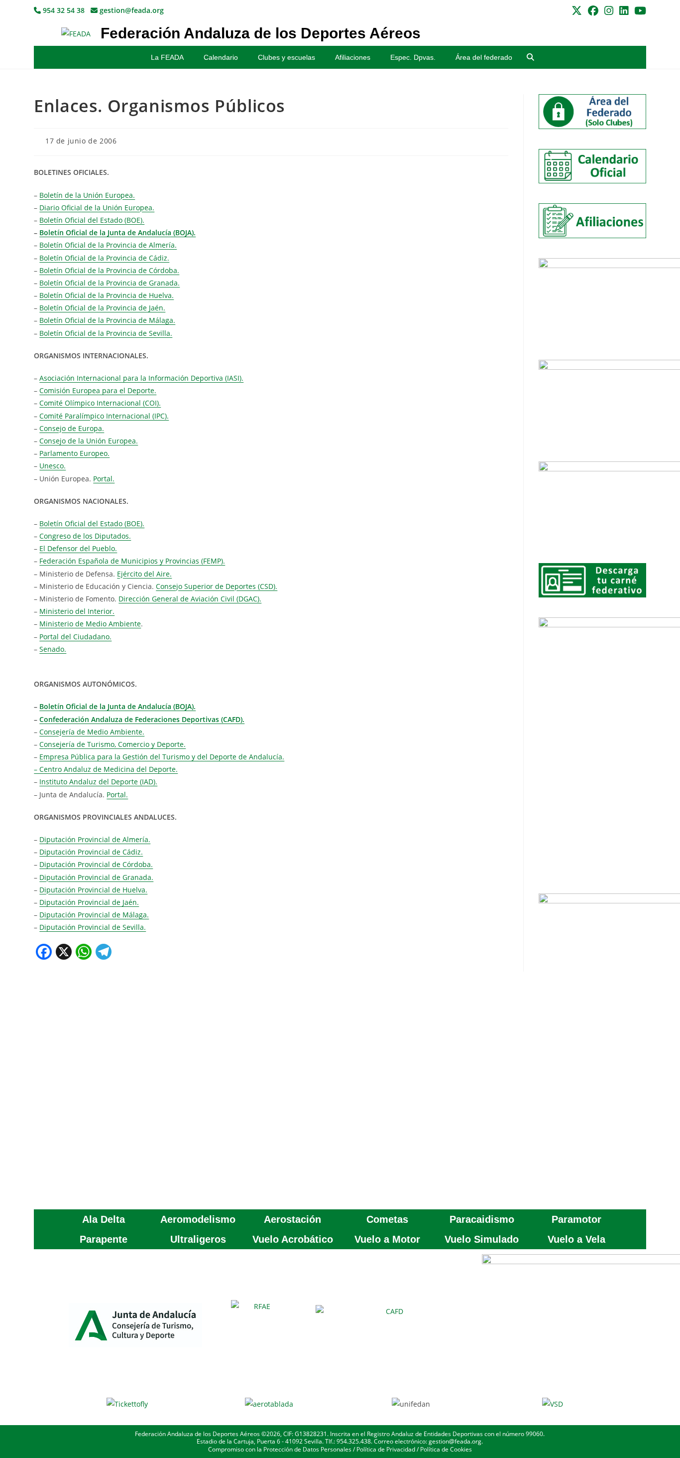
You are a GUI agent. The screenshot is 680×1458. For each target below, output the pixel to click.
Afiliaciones (352, 57)
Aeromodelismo (197, 1219)
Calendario (221, 57)
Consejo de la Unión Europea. (88, 440)
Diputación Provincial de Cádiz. (91, 852)
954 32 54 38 (63, 10)
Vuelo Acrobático (292, 1239)
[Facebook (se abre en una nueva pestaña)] (593, 10)
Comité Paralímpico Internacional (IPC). (104, 416)
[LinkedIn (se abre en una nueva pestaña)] (623, 10)
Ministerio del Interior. (76, 611)
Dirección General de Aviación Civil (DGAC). (189, 598)
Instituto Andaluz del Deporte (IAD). (98, 781)
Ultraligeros (198, 1239)
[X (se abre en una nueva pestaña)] (576, 10)
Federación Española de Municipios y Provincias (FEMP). (132, 561)
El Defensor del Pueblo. (78, 548)
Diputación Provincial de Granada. (96, 877)
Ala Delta (103, 1219)
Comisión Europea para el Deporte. (97, 390)
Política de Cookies (446, 1449)
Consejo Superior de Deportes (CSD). (216, 586)
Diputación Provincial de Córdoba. (96, 864)
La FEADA (167, 57)
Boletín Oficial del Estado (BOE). (91, 220)
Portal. (103, 478)
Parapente (103, 1239)
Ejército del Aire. (144, 574)
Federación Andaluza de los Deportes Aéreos (261, 33)
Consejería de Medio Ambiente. (91, 731)
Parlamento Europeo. (74, 453)
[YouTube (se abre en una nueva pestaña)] (638, 10)
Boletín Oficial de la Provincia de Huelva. (106, 295)
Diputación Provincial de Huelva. (93, 889)
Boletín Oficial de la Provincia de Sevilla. (105, 333)
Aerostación (292, 1219)
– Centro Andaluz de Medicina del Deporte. (106, 769)
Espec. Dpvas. (413, 57)
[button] (530, 57)
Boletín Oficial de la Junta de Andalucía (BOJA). (117, 232)
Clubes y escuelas (286, 57)
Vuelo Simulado (482, 1239)
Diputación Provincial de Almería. (94, 839)
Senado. (52, 649)
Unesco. (52, 465)
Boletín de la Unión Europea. (87, 195)
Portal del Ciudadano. (75, 636)
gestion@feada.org (131, 10)
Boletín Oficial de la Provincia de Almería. (108, 245)
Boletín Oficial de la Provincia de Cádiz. (104, 258)
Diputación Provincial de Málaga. (94, 914)
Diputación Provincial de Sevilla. (92, 927)
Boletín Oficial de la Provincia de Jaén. (102, 307)
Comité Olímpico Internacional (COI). (100, 403)
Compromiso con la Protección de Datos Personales (279, 1449)
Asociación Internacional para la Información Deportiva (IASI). (141, 378)
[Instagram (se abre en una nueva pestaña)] (608, 10)
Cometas (387, 1219)
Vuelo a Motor (387, 1239)
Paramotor (576, 1219)
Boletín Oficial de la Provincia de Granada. (109, 283)
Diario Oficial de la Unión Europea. (96, 207)
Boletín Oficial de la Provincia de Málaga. (107, 320)
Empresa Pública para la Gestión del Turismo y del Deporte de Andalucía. (161, 756)
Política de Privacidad (385, 1449)
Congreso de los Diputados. (85, 536)
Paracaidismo (482, 1219)
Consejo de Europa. (71, 428)
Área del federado (483, 57)
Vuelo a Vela (576, 1239)
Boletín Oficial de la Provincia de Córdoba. (109, 270)
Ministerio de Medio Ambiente (90, 623)
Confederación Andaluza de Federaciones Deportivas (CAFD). (141, 719)
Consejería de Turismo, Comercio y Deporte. (112, 744)
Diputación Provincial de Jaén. (89, 902)
